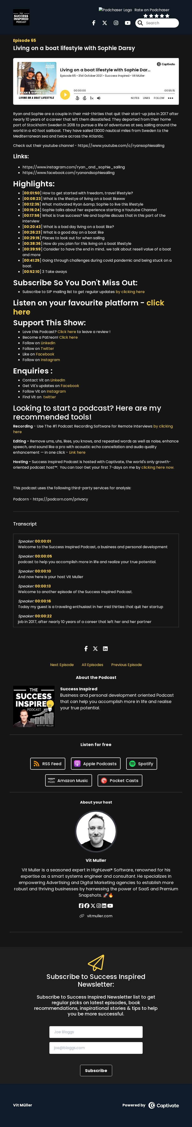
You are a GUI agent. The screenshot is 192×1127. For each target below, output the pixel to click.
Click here (67, 331)
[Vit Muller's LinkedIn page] (104, 906)
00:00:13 (43, 586)
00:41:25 (32, 260)
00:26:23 (32, 232)
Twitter (47, 348)
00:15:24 (32, 210)
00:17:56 (32, 215)
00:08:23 (32, 198)
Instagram (50, 359)
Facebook (45, 354)
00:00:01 (43, 541)
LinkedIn (57, 380)
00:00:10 (43, 571)
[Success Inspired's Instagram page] (113, 23)
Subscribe (96, 1070)
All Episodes (92, 664)
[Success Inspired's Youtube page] (125, 23)
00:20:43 (32, 226)
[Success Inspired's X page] (101, 23)
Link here (77, 452)
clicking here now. (157, 467)
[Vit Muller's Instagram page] (98, 906)
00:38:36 (32, 243)
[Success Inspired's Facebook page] (94, 23)
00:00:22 (43, 616)
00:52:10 (32, 271)
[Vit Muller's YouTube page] (110, 906)
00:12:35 (31, 204)
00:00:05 (43, 556)
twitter (49, 397)
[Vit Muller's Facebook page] (81, 906)
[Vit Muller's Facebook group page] (86, 906)
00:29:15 (32, 238)
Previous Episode (126, 664)
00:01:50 (32, 193)
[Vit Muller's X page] (93, 906)
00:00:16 (43, 601)
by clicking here (130, 291)
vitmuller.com (99, 916)
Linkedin (48, 343)
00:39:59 (32, 249)
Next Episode (62, 664)
